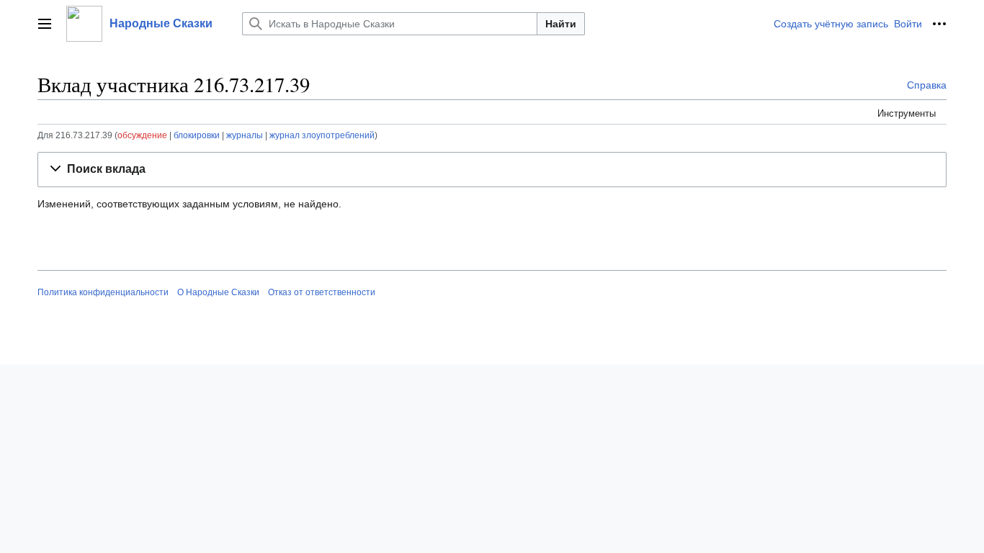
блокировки (197, 135)
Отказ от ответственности (321, 292)
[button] (44, 23)
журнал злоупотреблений (322, 135)
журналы (244, 135)
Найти (560, 24)
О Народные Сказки (218, 292)
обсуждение (142, 135)
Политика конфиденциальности (103, 292)
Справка (927, 85)
